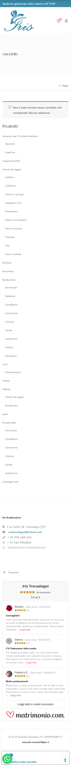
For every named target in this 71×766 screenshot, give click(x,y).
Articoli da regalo (11, 169)
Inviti (5, 364)
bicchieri (7, 262)
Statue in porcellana (15, 219)
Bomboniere (8, 279)
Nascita (9, 347)
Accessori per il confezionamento (20, 136)
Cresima (9, 321)
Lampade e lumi (13, 202)
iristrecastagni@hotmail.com (25, 532)
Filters (65, 85)
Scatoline (10, 152)
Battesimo (10, 296)
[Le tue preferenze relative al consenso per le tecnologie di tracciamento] (65, 760)
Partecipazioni (13, 372)
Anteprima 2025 (11, 160)
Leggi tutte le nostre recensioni (35, 704)
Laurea (8, 330)
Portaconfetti (9, 422)
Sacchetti (10, 143)
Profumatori (11, 211)
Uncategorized (10, 481)
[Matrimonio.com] (35, 714)
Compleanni (11, 304)
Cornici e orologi (14, 194)
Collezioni (10, 185)
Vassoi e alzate (13, 254)
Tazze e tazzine (13, 228)
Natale (6, 380)
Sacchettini (11, 355)
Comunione (11, 313)
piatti (5, 414)
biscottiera (8, 271)
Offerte (6, 389)
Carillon (9, 177)
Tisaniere (10, 237)
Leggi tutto (25, 629)
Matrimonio (11, 338)
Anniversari (11, 287)
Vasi (7, 245)
